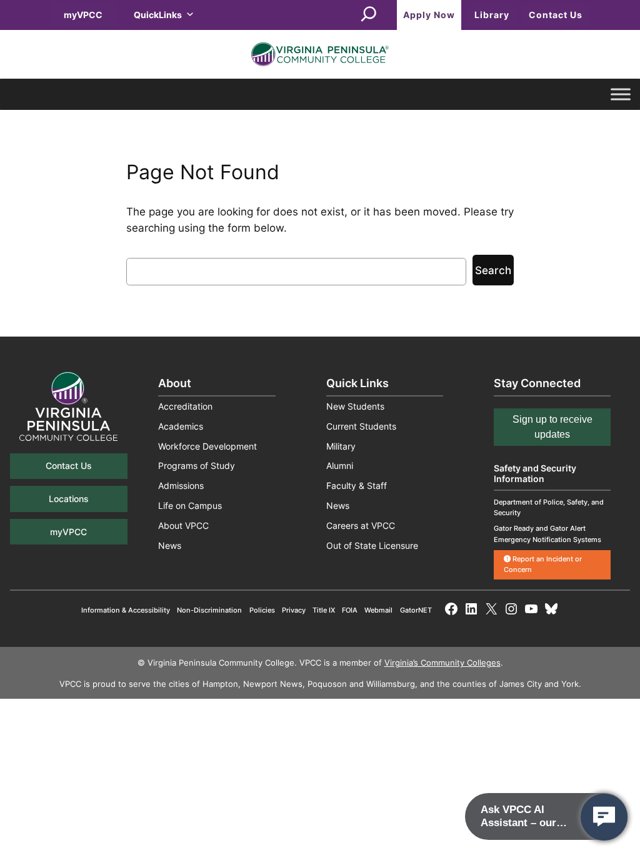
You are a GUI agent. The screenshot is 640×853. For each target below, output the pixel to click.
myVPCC (83, 14)
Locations (69, 498)
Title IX (323, 610)
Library (491, 14)
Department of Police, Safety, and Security (549, 507)
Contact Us (555, 14)
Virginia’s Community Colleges (442, 663)
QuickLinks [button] (158, 14)
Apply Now (429, 14)
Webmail (378, 610)
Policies (262, 610)
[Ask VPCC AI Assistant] (604, 817)
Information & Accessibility (125, 610)
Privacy (294, 610)
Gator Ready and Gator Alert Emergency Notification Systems (547, 533)
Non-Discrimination (209, 610)
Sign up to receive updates (552, 427)
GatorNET (416, 610)
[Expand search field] (369, 15)
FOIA (350, 610)
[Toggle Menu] (621, 94)
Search (493, 270)
